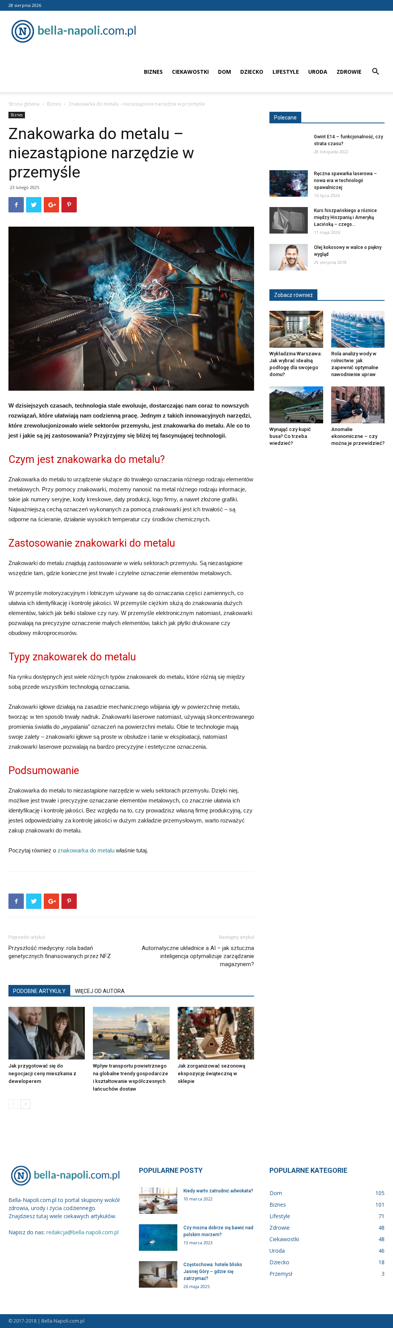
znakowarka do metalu (86, 850)
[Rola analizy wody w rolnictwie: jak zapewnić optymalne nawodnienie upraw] (358, 329)
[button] (375, 72)
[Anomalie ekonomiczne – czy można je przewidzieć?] (358, 404)
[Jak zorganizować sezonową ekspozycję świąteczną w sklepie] (216, 1033)
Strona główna (24, 104)
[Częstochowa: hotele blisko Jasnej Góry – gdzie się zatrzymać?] (158, 1274)
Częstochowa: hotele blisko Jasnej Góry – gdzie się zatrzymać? (212, 1271)
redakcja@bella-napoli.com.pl (82, 1232)
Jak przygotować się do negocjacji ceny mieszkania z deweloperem (42, 1073)
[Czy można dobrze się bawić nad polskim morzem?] (158, 1237)
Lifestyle (285, 71)
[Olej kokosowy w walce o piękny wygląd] (288, 257)
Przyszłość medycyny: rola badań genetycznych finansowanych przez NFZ (59, 952)
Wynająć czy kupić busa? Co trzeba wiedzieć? (290, 436)
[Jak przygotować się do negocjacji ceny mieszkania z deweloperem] (46, 1033)
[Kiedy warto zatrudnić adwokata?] (158, 1200)
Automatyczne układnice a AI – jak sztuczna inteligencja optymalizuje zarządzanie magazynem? (198, 956)
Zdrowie (349, 71)
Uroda (317, 71)
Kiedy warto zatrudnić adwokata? (218, 1191)
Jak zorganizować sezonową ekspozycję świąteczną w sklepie (211, 1073)
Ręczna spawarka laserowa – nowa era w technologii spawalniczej (345, 180)
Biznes (153, 71)
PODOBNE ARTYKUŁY (39, 991)
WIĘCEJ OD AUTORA (100, 991)
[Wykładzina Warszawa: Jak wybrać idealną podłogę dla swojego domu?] (296, 329)
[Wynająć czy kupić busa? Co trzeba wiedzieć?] (296, 404)
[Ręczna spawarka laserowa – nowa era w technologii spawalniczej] (288, 183)
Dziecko (251, 71)
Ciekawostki (190, 71)
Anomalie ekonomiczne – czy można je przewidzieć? (358, 436)
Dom (224, 71)
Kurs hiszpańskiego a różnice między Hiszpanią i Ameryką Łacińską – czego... (345, 217)
